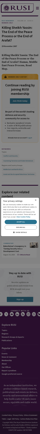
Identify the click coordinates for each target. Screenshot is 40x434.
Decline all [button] (20, 227)
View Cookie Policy (23, 217)
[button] (20, 232)
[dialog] (20, 217)
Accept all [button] (21, 222)
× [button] (35, 200)
